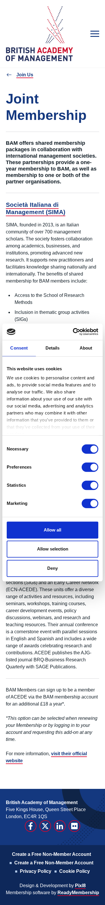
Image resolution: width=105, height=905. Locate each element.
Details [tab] (53, 347)
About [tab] (86, 347)
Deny (52, 568)
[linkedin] (60, 826)
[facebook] (30, 826)
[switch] (90, 467)
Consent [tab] (19, 347)
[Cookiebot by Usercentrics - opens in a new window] (74, 331)
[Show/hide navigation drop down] (94, 34)
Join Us (24, 74)
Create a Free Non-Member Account (51, 854)
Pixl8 (80, 885)
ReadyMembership (78, 892)
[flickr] (74, 826)
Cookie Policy (74, 871)
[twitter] (45, 826)
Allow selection (52, 548)
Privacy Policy (35, 871)
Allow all (52, 529)
